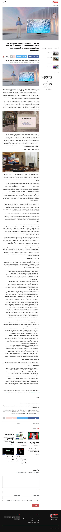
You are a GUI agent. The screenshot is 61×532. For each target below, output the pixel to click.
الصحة (38, 520)
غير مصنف (25, 517)
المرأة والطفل (36, 522)
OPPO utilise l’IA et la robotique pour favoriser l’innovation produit (34, 442)
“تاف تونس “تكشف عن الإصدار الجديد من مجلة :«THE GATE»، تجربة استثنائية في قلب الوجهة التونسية (47, 86)
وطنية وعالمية (24, 518)
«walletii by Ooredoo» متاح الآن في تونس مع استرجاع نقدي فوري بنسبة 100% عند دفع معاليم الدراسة (47, 78)
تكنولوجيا (54, 5)
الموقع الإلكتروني (36, 495)
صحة (4, 517)
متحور (15, 519)
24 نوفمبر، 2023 (36, 454)
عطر (18, 519)
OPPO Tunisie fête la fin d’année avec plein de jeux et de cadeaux (21, 442)
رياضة (32, 520)
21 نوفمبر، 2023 (23, 463)
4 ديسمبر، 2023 (23, 445)
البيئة (38, 518)
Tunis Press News (53, 528)
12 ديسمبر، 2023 (36, 445)
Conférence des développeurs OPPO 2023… (9, 458)
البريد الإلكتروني (17, 495)
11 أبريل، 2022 (36, 52)
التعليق (37, 474)
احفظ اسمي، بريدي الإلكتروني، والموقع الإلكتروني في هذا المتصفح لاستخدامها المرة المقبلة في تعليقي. (22, 501)
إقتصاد (38, 517)
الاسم (37, 489)
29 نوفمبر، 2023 (10, 444)
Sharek (18, 517)
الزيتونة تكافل (9, 517)
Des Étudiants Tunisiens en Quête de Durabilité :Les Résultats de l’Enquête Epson (33, 451)
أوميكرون (13, 517)
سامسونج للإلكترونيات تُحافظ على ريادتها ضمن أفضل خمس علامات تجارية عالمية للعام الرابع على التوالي (21, 459)
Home (57, 5)
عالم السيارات (30, 522)
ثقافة (32, 518)
